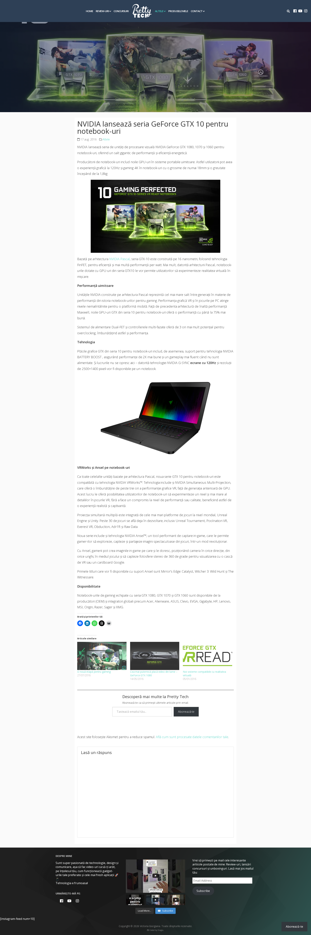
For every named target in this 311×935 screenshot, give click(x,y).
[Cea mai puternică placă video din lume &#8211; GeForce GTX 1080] (154, 656)
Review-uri (102, 11)
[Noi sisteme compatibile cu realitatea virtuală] (207, 656)
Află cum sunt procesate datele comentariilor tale (192, 737)
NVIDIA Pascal (119, 259)
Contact (196, 11)
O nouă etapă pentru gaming (94, 671)
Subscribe (203, 891)
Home (89, 11)
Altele (159, 11)
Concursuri (121, 11)
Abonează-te (186, 712)
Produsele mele (178, 11)
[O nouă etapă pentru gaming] (102, 656)
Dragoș (160, 930)
